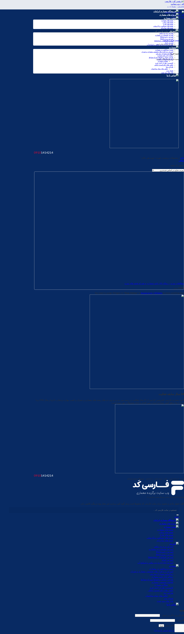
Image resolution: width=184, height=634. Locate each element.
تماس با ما (171, 75)
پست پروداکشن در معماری (164, 50)
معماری (172, 48)
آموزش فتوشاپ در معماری (164, 35)
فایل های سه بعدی (167, 72)
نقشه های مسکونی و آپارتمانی (163, 26)
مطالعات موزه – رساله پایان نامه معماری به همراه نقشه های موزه (154, 283)
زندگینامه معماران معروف (164, 53)
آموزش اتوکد (169, 43)
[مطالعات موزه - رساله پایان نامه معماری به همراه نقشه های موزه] (150, 279)
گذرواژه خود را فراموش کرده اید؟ (169, 630)
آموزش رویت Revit (166, 39)
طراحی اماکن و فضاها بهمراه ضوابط (161, 57)
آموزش (172, 544)
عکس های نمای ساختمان (159, 69)
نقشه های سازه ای (167, 28)
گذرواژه (180, 620)
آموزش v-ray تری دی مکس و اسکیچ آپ (160, 44)
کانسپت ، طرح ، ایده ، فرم (164, 63)
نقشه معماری (170, 18)
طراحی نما (169, 67)
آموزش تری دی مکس (163, 547)
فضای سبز (169, 70)
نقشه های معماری (167, 20)
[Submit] (177, 36)
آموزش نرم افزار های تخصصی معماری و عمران (157, 52)
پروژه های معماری (167, 15)
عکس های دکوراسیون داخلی (163, 65)
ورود (161, 626)
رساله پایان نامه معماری (165, 55)
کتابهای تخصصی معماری (165, 59)
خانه (182, 158)
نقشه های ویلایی (167, 22)
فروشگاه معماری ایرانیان (164, 11)
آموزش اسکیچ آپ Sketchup (163, 41)
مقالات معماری (163, 61)
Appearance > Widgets (151, 293)
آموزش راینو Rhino (166, 37)
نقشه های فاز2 (168, 24)
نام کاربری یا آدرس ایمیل (172, 615)
